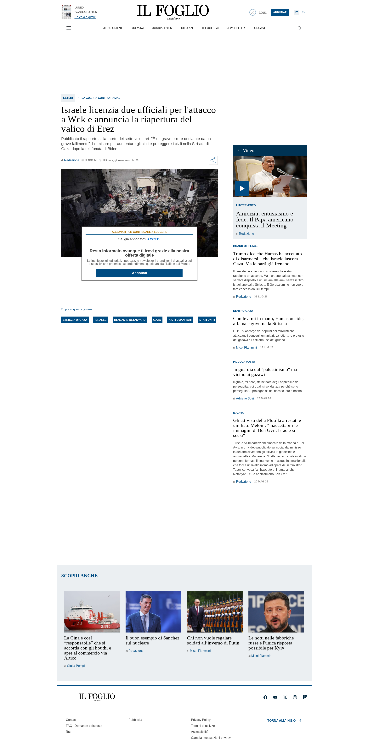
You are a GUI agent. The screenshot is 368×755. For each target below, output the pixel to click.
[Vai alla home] (173, 12)
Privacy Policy (201, 719)
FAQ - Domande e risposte (84, 725)
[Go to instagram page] (295, 697)
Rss (68, 731)
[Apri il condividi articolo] (213, 160)
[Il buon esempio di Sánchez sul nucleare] (153, 612)
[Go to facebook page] (265, 697)
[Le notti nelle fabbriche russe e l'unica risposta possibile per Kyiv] (276, 612)
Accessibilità (199, 731)
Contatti (71, 719)
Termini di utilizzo (203, 725)
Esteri (68, 97)
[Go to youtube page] (275, 697)
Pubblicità (135, 719)
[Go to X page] (285, 697)
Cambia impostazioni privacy (211, 737)
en (303, 12)
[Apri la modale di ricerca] (299, 28)
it (296, 12)
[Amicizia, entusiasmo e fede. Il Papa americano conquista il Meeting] (270, 176)
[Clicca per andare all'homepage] (97, 697)
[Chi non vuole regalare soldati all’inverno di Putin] (215, 612)
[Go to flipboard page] (305, 697)
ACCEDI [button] (154, 239)
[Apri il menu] (69, 28)
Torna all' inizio (281, 720)
